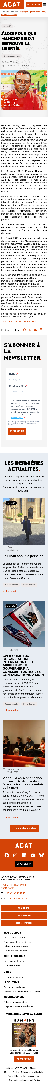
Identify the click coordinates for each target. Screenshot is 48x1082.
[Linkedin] (24, 855)
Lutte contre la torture (14, 937)
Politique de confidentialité (32, 1072)
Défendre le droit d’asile (16, 946)
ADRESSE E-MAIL (17, 386)
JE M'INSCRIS (17, 431)
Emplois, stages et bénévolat (18, 1006)
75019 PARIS (7, 888)
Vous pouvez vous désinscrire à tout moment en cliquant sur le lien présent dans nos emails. (24, 423)
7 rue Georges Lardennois (13, 885)
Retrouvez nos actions (15, 977)
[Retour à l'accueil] (24, 845)
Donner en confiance (14, 987)
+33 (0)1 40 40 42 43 (15, 893)
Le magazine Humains (15, 961)
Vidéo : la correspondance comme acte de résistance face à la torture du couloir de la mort (23, 782)
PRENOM (12, 374)
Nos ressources (12, 965)
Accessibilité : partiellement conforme (23, 1076)
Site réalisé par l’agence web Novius (24, 1080)
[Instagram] (15, 855)
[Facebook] (6, 855)
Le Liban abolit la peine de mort (23, 557)
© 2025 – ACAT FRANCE (16, 1068)
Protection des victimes (15, 951)
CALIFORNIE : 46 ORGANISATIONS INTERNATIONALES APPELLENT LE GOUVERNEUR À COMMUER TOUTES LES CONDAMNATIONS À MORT (24, 665)
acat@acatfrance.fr (18, 898)
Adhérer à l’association (15, 1002)
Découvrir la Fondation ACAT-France (22, 991)
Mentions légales (11, 1072)
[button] (24, 330)
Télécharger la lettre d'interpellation (18, 321)
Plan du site (35, 1068)
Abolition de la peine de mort (18, 942)
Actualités (13, 12)
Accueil (4, 12)
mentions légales (17, 418)
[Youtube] (32, 855)
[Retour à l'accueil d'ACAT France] (12, 4)
